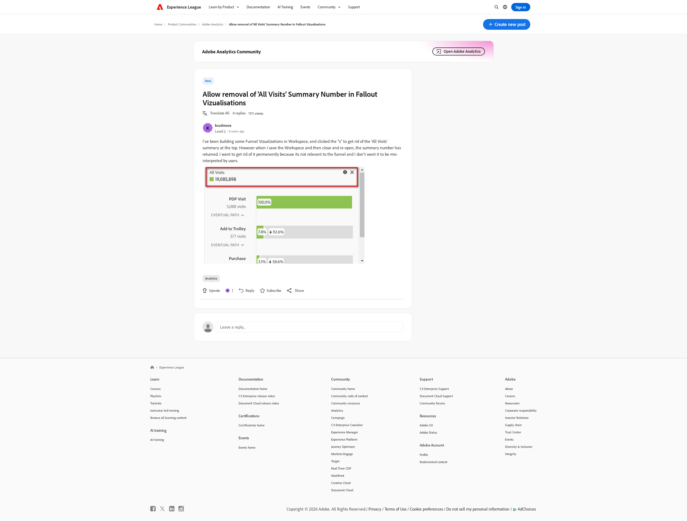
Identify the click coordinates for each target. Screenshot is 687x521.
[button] (506, 24)
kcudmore (223, 125)
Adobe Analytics (212, 24)
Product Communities (182, 24)
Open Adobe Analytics (462, 51)
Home (158, 24)
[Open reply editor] (303, 327)
